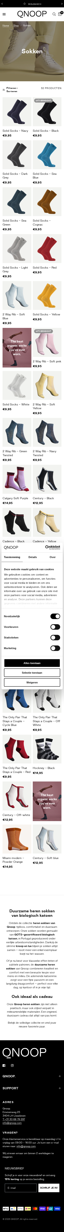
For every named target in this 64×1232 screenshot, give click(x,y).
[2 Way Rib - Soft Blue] (17, 295)
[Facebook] (6, 1065)
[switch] (55, 627)
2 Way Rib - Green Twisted (15, 453)
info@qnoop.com (12, 1122)
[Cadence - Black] (17, 522)
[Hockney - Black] (47, 749)
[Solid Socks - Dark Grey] (17, 154)
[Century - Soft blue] (47, 839)
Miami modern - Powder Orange (13, 860)
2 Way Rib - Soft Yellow (44, 406)
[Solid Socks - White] (17, 385)
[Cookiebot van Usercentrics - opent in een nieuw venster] (45, 547)
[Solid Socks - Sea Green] (17, 201)
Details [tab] (33, 556)
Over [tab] (52, 556)
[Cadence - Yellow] (47, 522)
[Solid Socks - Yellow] (47, 295)
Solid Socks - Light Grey (15, 269)
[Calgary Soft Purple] (17, 479)
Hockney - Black (44, 768)
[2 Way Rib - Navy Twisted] (47, 432)
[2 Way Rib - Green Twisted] (17, 432)
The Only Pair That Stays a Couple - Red (16, 770)
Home (6, 25)
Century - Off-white (16, 815)
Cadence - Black (14, 541)
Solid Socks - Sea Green (14, 222)
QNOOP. (9, 1076)
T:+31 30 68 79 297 (14, 1119)
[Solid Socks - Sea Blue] (47, 154)
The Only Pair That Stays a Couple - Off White (46, 721)
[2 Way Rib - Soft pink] (47, 342)
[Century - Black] (47, 479)
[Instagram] (14, 1065)
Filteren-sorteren (12, 90)
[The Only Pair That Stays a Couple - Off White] (47, 698)
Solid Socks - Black (46, 131)
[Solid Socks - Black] (47, 111)
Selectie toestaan (32, 672)
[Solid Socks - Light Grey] (17, 248)
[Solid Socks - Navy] (17, 111)
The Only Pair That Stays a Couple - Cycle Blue (15, 721)
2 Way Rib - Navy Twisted (44, 453)
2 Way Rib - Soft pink (47, 361)
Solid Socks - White (16, 404)
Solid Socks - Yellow (46, 314)
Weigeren (32, 682)
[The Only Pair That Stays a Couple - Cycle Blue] (17, 698)
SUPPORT (10, 1088)
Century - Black (43, 498)
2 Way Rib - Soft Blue (14, 316)
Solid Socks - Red (44, 267)
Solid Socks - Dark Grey (15, 176)
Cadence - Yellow (44, 541)
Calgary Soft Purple (15, 498)
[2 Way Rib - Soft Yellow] (47, 385)
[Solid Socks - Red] (47, 248)
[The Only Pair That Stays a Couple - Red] (17, 749)
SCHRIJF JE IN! (49, 1187)
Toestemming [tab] (12, 556)
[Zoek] (54, 14)
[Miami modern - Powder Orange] (17, 839)
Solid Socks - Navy (15, 131)
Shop (16, 25)
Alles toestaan (32, 662)
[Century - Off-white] (17, 795)
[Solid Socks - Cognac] (47, 201)
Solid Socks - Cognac (42, 222)
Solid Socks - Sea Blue (44, 176)
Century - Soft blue (46, 858)
